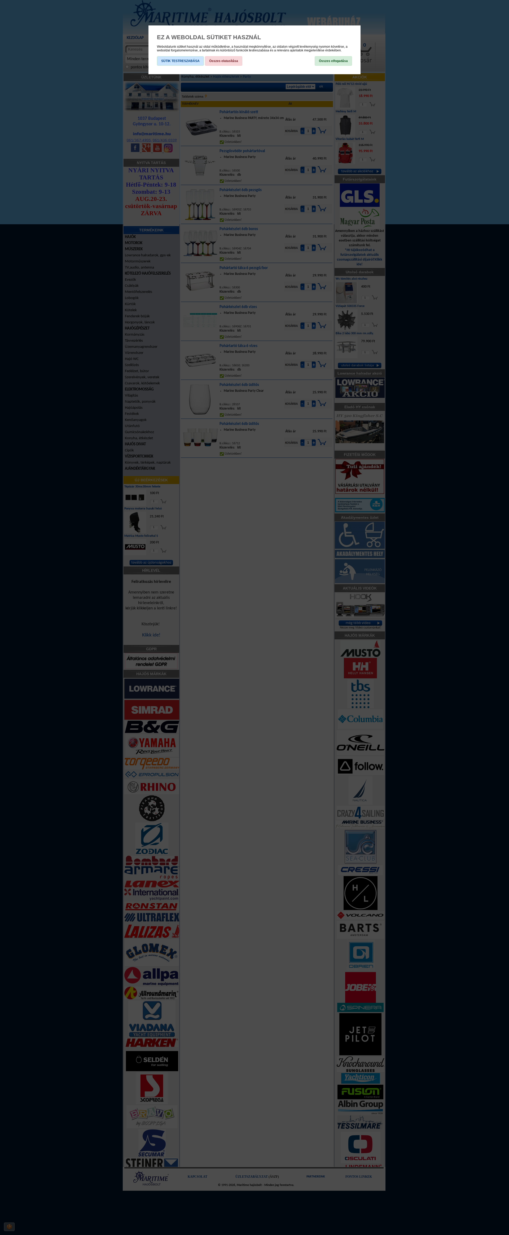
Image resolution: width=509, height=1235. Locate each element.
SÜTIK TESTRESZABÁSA (180, 61)
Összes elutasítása (223, 61)
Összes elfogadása (333, 61)
